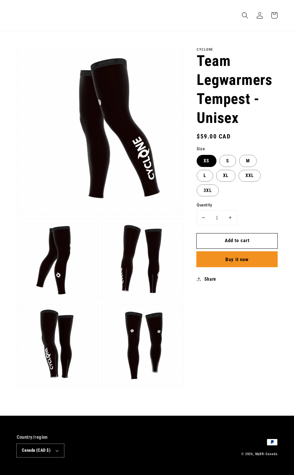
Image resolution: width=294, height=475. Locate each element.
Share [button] (210, 279)
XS (206, 161)
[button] (245, 15)
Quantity (204, 205)
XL (226, 175)
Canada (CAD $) (36, 450)
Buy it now (237, 259)
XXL (249, 175)
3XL (208, 190)
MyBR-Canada (266, 454)
